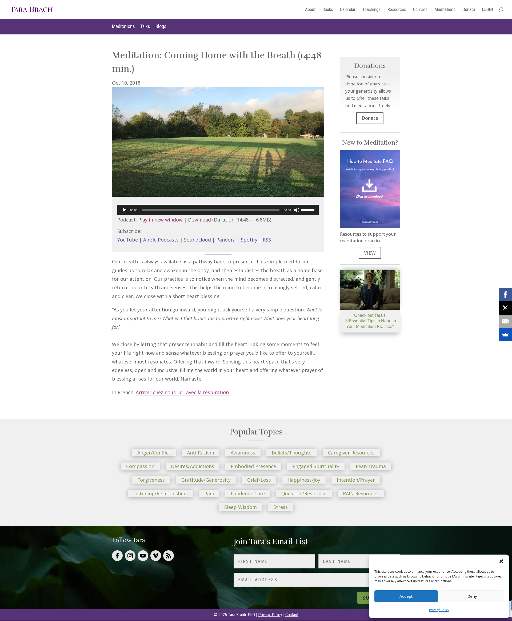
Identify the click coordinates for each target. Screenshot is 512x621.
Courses (420, 9)
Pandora (225, 239)
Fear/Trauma (371, 466)
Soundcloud (197, 239)
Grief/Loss (259, 480)
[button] (501, 561)
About (310, 9)
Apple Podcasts (161, 239)
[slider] (308, 209)
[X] (505, 308)
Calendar (347, 9)
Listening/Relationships (160, 493)
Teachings (371, 9)
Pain (209, 493)
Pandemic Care (248, 493)
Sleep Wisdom (240, 507)
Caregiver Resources (351, 452)
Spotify (249, 239)
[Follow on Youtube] (143, 555)
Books (327, 9)
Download (199, 219)
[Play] (124, 210)
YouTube (127, 239)
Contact (291, 614)
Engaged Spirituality (316, 466)
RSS (267, 239)
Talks (145, 26)
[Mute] (296, 210)
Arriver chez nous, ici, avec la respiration (182, 392)
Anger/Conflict (153, 452)
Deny (472, 596)
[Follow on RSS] (168, 555)
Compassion (140, 466)
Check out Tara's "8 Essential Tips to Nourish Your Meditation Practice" (370, 321)
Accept (406, 596)
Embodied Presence (253, 466)
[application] (218, 210)
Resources (396, 9)
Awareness (243, 452)
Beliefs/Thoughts (291, 452)
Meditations (444, 9)
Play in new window (160, 219)
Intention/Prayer (356, 480)
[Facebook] (505, 294)
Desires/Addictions (192, 466)
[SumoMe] (505, 334)
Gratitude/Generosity (206, 480)
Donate (468, 9)
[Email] (505, 321)
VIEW (370, 253)
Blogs (160, 26)
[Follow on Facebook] (117, 555)
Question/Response (303, 493)
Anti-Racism (200, 452)
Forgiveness (151, 480)
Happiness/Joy (303, 480)
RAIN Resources (361, 493)
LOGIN (487, 9)
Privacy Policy (439, 610)
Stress (280, 507)
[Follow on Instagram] (130, 555)
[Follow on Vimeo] (155, 555)
